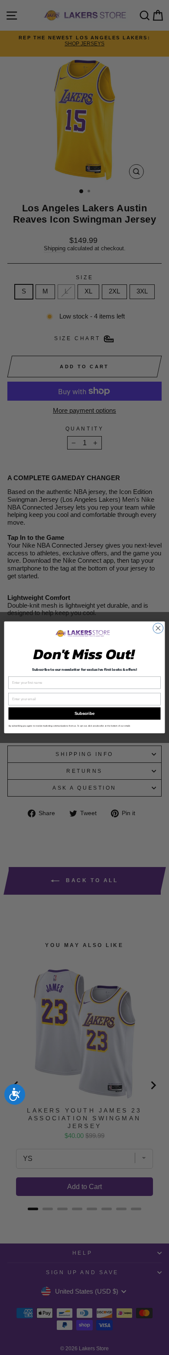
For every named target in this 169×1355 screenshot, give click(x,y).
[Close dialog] (158, 628)
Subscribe (84, 713)
